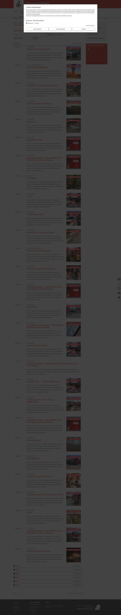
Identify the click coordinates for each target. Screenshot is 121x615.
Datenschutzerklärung (38, 20)
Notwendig (30, 23)
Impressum (29, 20)
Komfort (37, 23)
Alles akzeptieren (37, 29)
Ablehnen (83, 29)
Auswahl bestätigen (60, 29)
